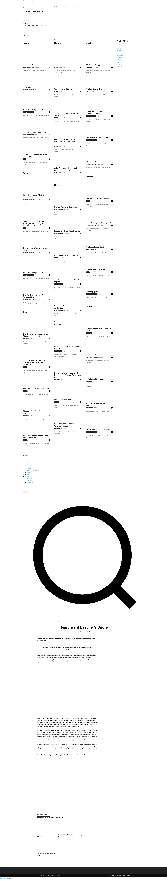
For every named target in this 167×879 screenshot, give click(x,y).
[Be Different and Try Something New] (99, 394)
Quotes (56, 379)
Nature (25, 367)
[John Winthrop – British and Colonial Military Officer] (67, 159)
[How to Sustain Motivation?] (36, 56)
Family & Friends (58, 351)
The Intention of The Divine (97, 89)
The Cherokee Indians (63, 65)
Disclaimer (112, 875)
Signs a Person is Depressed (65, 207)
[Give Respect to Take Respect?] (99, 190)
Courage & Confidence (28, 67)
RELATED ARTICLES (43, 817)
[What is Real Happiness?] (99, 56)
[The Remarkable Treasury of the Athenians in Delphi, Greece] (36, 325)
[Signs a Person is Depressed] (67, 198)
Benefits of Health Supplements (67, 231)
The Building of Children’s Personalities (33, 296)
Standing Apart (92, 292)
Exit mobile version (5, 878)
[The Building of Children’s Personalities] (36, 286)
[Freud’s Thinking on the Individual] (36, 123)
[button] (83, 615)
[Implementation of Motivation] (99, 346)
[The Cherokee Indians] (67, 56)
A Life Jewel (28, 87)
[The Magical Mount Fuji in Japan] (36, 380)
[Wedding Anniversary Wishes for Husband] (67, 337)
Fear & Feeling (89, 407)
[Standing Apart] (99, 283)
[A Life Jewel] (36, 78)
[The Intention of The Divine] (99, 80)
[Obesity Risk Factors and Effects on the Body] (67, 297)
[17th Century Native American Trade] (67, 104)
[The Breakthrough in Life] (36, 100)
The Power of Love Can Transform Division (95, 112)
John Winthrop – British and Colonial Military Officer (65, 169)
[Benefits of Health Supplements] (67, 222)
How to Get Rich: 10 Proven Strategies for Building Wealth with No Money (35, 223)
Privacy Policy (42, 25)
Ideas (24, 228)
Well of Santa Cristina (63, 89)
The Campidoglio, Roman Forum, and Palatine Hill (36, 437)
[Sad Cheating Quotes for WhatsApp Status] (67, 415)
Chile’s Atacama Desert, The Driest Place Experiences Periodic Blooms (34, 362)
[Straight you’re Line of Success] (99, 129)
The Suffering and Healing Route (99, 223)
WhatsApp (57, 428)
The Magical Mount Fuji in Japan (36, 389)
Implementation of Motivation (98, 355)
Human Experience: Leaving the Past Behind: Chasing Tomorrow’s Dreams (67, 375)
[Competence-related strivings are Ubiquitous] (36, 145)
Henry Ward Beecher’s (52, 745)
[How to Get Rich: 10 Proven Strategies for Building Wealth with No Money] (36, 212)
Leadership (88, 333)
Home (38, 622)
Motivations (88, 67)
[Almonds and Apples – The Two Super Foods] (67, 270)
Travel (24, 338)
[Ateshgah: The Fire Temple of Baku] (36, 402)
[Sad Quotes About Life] (67, 390)
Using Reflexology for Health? (66, 255)
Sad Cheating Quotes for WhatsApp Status (64, 425)
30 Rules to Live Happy (95, 379)
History (56, 67)
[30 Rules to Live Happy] (99, 370)
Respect (88, 91)
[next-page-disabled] (41, 859)
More (56, 257)
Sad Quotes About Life (63, 400)
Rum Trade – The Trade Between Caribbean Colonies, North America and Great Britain (67, 142)
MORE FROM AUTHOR (57, 817)
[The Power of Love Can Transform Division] (99, 102)
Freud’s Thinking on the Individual (36, 132)
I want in (26, 23)
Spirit (24, 158)
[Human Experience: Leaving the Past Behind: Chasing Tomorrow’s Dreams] (67, 364)
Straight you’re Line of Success (98, 138)
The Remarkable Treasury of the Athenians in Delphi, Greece (36, 335)
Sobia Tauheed (42, 814)
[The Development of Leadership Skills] (99, 319)
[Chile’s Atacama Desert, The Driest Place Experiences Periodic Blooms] (36, 351)
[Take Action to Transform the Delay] (36, 239)
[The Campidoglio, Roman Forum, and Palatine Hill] (36, 426)
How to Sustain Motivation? (34, 65)
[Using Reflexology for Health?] (67, 246)
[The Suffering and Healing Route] (99, 214)
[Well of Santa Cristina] (67, 80)
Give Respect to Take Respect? (98, 199)
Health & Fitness (58, 209)
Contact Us (119, 875)
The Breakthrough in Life (33, 110)
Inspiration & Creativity (28, 134)
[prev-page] (38, 859)
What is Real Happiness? (96, 65)
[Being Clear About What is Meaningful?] (36, 186)
